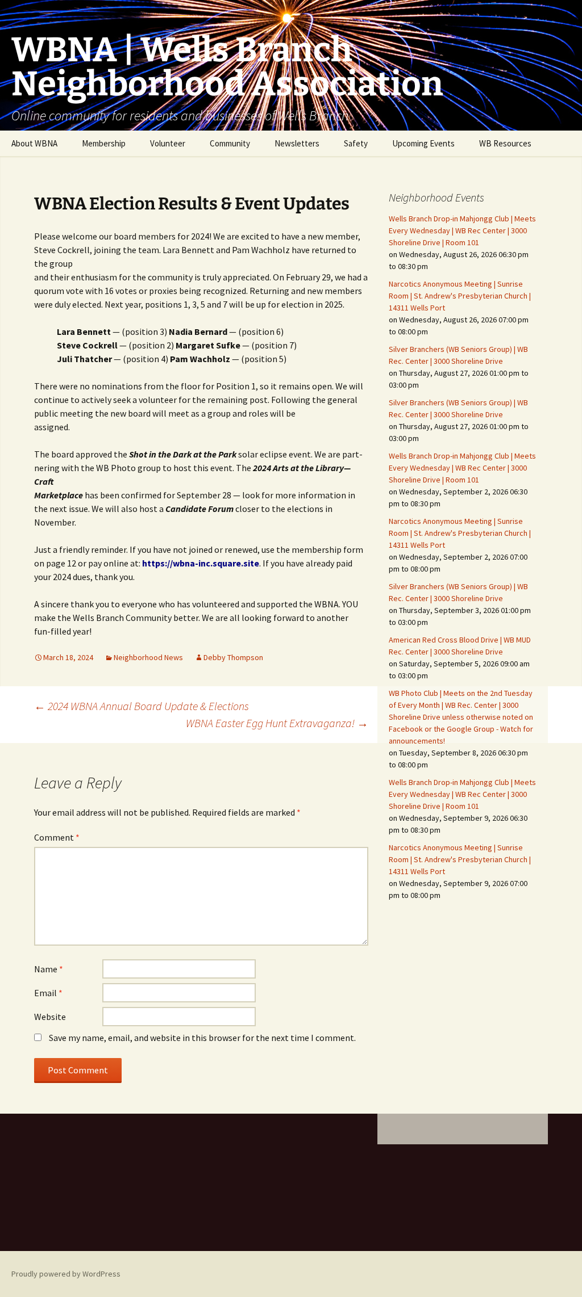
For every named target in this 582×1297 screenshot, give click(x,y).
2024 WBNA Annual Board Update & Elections (141, 706)
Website (50, 1016)
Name (48, 969)
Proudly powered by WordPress (65, 1274)
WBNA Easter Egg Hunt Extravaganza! (277, 723)
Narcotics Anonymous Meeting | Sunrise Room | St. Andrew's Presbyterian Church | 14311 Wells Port (460, 296)
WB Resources (505, 143)
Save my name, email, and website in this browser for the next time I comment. (202, 1037)
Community (230, 143)
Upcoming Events (423, 143)
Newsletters (297, 143)
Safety (356, 143)
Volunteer (167, 143)
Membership (104, 143)
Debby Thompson (233, 657)
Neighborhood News (148, 657)
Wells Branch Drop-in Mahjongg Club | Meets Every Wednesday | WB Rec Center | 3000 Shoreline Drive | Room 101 (462, 230)
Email (48, 992)
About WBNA (34, 143)
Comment (57, 837)
